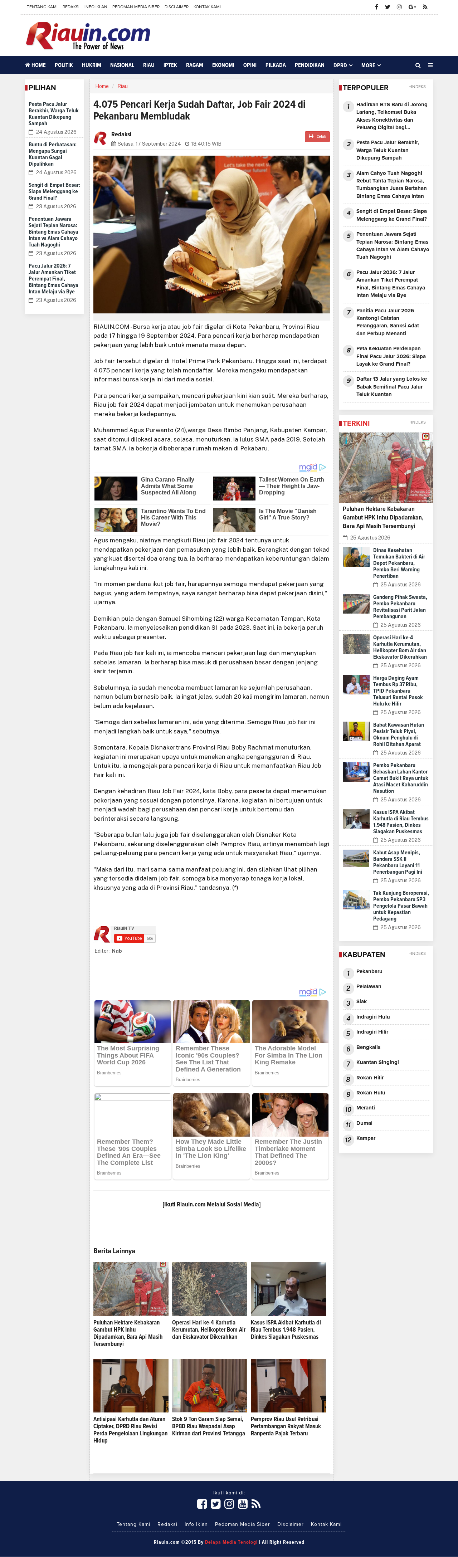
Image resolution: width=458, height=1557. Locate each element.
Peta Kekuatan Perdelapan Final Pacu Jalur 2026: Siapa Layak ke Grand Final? (391, 356)
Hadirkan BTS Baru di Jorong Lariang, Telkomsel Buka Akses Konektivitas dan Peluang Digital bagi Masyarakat (392, 117)
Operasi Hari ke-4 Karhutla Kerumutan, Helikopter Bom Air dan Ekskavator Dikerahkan (208, 1330)
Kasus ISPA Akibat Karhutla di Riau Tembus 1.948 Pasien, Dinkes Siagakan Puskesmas (286, 1330)
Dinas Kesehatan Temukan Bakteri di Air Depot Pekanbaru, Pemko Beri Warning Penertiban (399, 563)
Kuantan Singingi (377, 1062)
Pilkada (275, 65)
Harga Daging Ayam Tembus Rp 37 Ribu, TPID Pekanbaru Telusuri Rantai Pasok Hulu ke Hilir (398, 691)
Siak (361, 1001)
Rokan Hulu (370, 1092)
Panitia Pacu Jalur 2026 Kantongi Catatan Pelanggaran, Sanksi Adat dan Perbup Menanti (387, 322)
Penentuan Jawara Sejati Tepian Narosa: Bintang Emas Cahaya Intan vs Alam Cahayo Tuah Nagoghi (53, 232)
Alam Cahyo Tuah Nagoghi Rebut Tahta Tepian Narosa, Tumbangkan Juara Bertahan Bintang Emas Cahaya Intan (391, 185)
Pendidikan (310, 65)
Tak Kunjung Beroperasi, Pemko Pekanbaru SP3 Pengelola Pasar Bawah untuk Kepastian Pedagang (401, 906)
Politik (64, 65)
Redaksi (71, 7)
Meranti (365, 1108)
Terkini (356, 423)
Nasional (122, 65)
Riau (149, 65)
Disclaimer (177, 7)
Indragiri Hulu (373, 1017)
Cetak (321, 137)
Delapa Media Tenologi (231, 1542)
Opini (250, 65)
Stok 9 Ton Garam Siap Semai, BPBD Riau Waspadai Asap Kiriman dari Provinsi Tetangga (208, 1426)
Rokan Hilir (370, 1077)
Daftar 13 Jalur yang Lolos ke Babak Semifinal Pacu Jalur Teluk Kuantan (391, 386)
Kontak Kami (207, 7)
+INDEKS (417, 87)
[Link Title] (202, 1504)
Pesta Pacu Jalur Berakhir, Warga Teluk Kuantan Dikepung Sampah (387, 150)
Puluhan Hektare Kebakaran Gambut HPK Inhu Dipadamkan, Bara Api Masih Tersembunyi (383, 517)
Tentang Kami (42, 7)
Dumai (364, 1123)
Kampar (365, 1138)
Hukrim (91, 65)
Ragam (194, 65)
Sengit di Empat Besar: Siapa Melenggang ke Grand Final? (54, 191)
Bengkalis (368, 1047)
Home (38, 65)
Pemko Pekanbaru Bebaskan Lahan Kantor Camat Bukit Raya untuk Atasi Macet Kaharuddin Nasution (400, 778)
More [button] (368, 65)
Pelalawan (368, 986)
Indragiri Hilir (372, 1032)
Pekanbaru (369, 971)
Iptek (170, 65)
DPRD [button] (340, 65)
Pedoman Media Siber (136, 7)
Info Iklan (95, 7)
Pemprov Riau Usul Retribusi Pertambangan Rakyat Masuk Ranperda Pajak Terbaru (286, 1426)
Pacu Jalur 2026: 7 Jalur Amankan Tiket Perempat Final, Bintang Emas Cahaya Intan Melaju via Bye (53, 278)
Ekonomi (223, 65)
